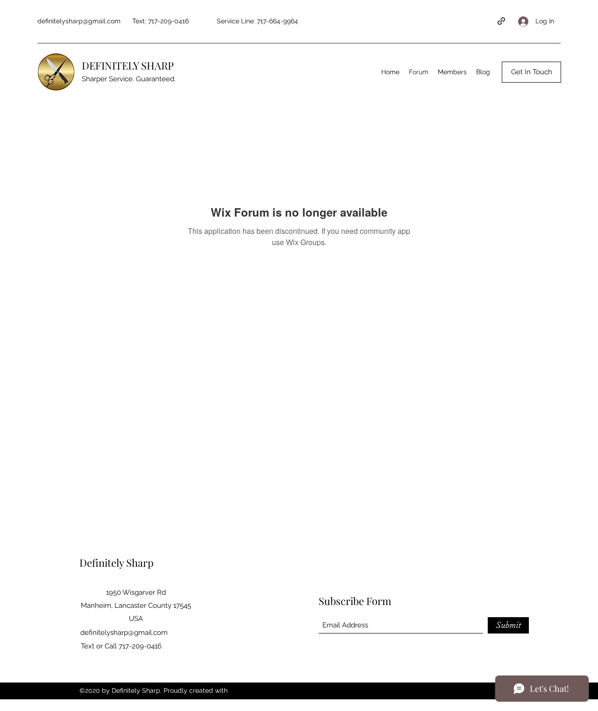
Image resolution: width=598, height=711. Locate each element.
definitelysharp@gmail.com (79, 21)
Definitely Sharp (116, 563)
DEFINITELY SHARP (128, 65)
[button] (531, 72)
